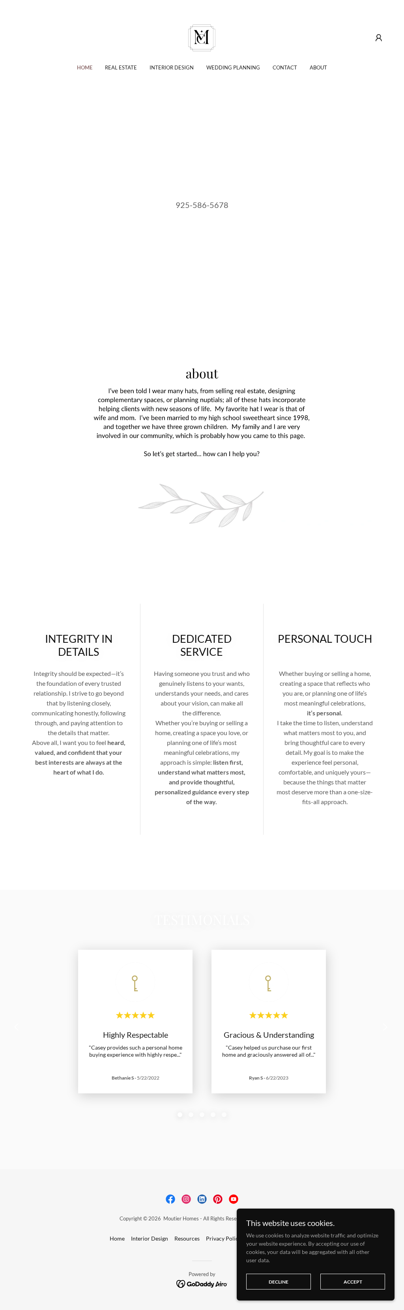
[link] (202, 37)
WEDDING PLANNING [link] (233, 67)
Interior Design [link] (172, 67)
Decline (278, 1282)
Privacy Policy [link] (223, 1238)
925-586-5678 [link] (202, 205)
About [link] (318, 67)
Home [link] (84, 67)
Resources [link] (187, 1238)
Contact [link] (285, 67)
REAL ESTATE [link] (121, 67)
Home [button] (117, 1238)
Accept (353, 1282)
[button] (379, 38)
